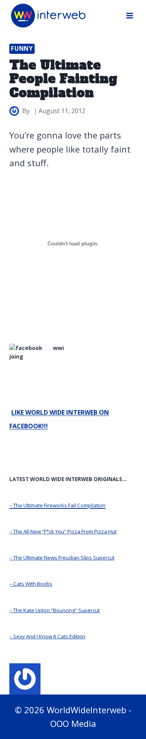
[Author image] (14, 111)
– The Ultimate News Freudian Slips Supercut (61, 557)
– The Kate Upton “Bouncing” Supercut (54, 610)
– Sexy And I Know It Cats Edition (47, 636)
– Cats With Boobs (30, 583)
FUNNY (22, 48)
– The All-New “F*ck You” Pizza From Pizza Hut (62, 531)
